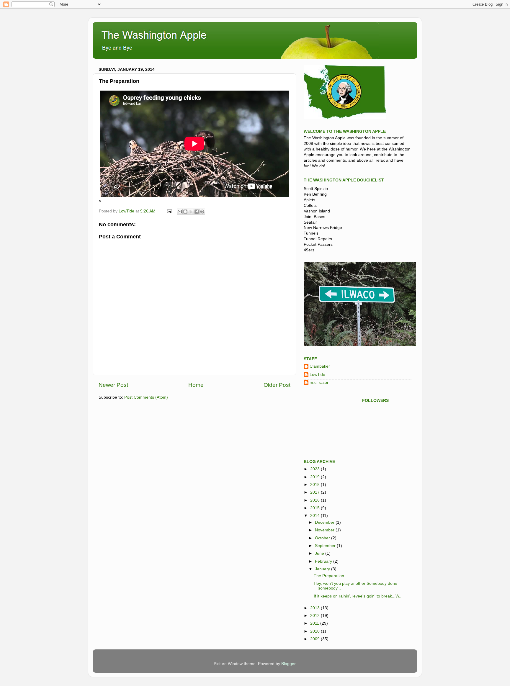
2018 (315, 484)
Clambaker (320, 366)
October (323, 538)
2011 (315, 623)
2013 (315, 608)
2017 (315, 492)
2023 (315, 469)
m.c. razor (319, 382)
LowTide (317, 374)
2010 (315, 631)
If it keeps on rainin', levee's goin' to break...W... (358, 596)
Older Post (277, 385)
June (320, 553)
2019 (315, 477)
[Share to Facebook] (197, 212)
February (324, 561)
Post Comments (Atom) (146, 397)
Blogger (288, 664)
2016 (315, 500)
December (325, 522)
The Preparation (329, 576)
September (326, 545)
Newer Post (113, 385)
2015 (315, 508)
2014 (315, 515)
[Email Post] (169, 211)
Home (196, 385)
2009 (315, 639)
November (325, 530)
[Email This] (180, 212)
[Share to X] (191, 212)
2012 (315, 615)
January (323, 569)
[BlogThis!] (185, 212)
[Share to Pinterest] (202, 212)
